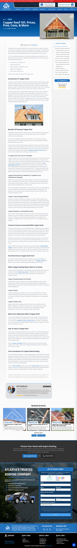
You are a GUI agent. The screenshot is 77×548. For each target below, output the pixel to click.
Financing (60, 9)
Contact (72, 9)
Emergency (42, 9)
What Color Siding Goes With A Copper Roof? (62, 70)
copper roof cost (41, 260)
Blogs (4, 19)
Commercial (27, 9)
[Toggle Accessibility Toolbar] (74, 545)
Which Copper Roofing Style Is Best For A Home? (62, 62)
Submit (56, 515)
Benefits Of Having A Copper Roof (62, 48)
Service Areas (51, 9)
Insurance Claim (61, 539)
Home (24, 539)
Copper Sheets (59, 66)
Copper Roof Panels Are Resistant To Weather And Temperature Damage (63, 52)
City (41, 498)
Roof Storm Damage (62, 540)
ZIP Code (58, 498)
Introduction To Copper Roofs (61, 46)
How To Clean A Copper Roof (61, 72)
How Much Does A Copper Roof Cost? (62, 60)
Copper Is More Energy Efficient (63, 54)
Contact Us (25, 541)
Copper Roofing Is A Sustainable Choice (63, 56)
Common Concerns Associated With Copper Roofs (62, 58)
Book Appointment (30, 456)
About (65, 9)
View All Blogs (41, 435)
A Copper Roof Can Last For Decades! (63, 50)
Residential (18, 9)
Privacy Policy (49, 545)
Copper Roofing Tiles (60, 68)
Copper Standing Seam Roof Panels (63, 64)
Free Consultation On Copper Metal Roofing (62, 74)
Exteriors (35, 9)
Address (42, 494)
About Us (25, 540)
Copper (10, 19)
